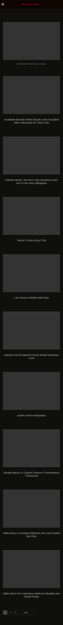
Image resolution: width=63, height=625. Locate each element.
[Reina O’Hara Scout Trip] (31, 216)
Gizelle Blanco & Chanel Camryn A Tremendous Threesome (31, 474)
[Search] (60, 4)
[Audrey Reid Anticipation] (31, 391)
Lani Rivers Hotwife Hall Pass (31, 297)
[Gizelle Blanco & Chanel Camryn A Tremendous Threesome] (31, 448)
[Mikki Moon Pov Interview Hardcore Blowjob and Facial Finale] (31, 569)
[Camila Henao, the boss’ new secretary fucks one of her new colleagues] (31, 155)
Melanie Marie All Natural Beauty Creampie (31, 64)
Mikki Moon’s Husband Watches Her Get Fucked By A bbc (31, 535)
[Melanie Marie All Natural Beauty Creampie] (31, 41)
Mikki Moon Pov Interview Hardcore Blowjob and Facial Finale (31, 595)
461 (26, 612)
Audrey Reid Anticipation (31, 415)
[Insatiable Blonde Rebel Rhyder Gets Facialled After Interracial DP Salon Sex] (31, 95)
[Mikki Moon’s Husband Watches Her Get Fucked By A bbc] (31, 509)
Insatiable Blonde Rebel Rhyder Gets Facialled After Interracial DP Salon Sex (31, 121)
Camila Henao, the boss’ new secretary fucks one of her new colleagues (31, 182)
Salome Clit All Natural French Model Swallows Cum (31, 357)
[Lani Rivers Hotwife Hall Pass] (31, 273)
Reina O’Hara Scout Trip (31, 240)
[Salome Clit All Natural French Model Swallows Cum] (31, 330)
